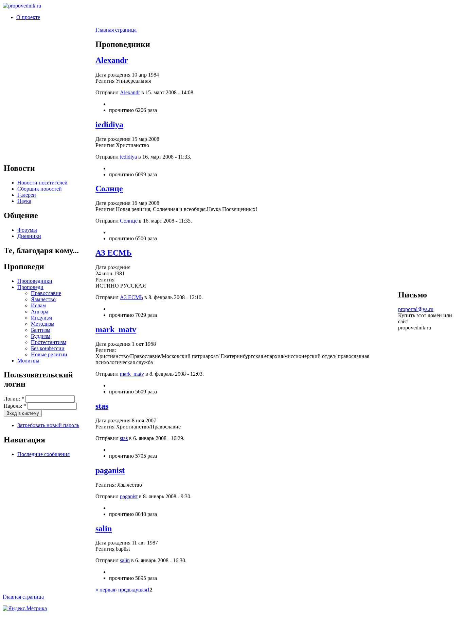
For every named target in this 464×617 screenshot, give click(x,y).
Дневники (29, 236)
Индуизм (41, 318)
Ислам (38, 305)
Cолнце (129, 221)
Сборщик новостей (39, 189)
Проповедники (34, 281)
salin (103, 528)
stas (101, 406)
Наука (24, 201)
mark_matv (115, 329)
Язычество (43, 299)
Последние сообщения (43, 454)
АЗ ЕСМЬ (113, 252)
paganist (110, 470)
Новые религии (49, 354)
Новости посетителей (42, 182)
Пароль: (15, 406)
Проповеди (30, 287)
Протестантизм (48, 342)
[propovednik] (22, 6)
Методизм (42, 324)
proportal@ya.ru (415, 309)
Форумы (27, 230)
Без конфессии (48, 348)
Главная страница (116, 30)
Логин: (14, 399)
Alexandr (111, 60)
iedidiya (109, 124)
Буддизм (40, 336)
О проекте (28, 17)
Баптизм (40, 330)
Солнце (109, 188)
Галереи (26, 195)
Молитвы (28, 360)
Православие (46, 293)
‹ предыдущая (131, 589)
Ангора (39, 311)
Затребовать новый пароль (48, 425)
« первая (105, 589)
